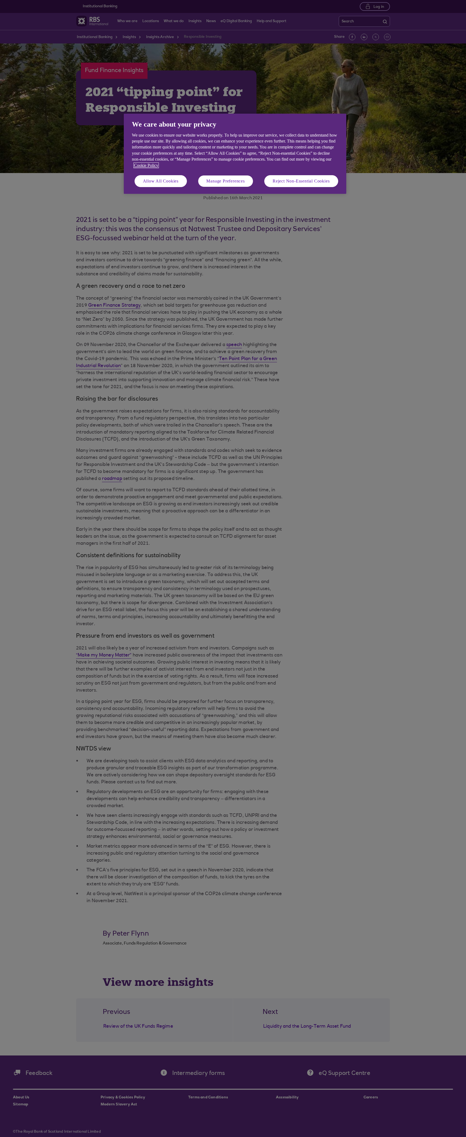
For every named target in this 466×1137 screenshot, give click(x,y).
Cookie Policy (146, 165)
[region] (235, 154)
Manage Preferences (225, 181)
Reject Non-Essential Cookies (301, 181)
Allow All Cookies (161, 181)
